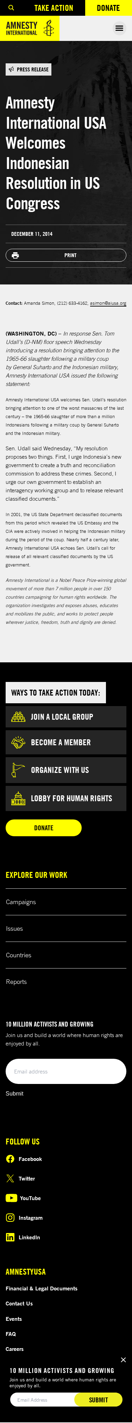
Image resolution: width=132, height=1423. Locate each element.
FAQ (11, 1333)
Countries (18, 955)
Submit (14, 1094)
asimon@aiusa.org (108, 303)
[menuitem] (11, 8)
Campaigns (21, 902)
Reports (16, 981)
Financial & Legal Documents (41, 1288)
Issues (14, 928)
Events (14, 1318)
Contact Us (19, 1303)
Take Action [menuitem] (53, 8)
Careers (15, 1348)
